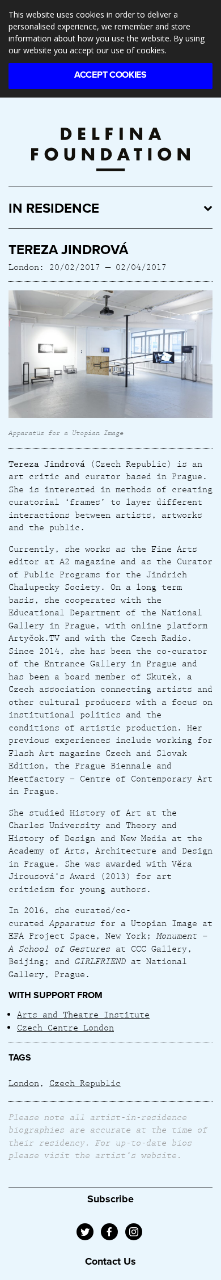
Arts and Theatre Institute (83, 1014)
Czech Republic (85, 1083)
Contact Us (110, 1261)
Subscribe (110, 1199)
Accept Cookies (110, 75)
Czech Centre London (65, 1027)
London (23, 1083)
